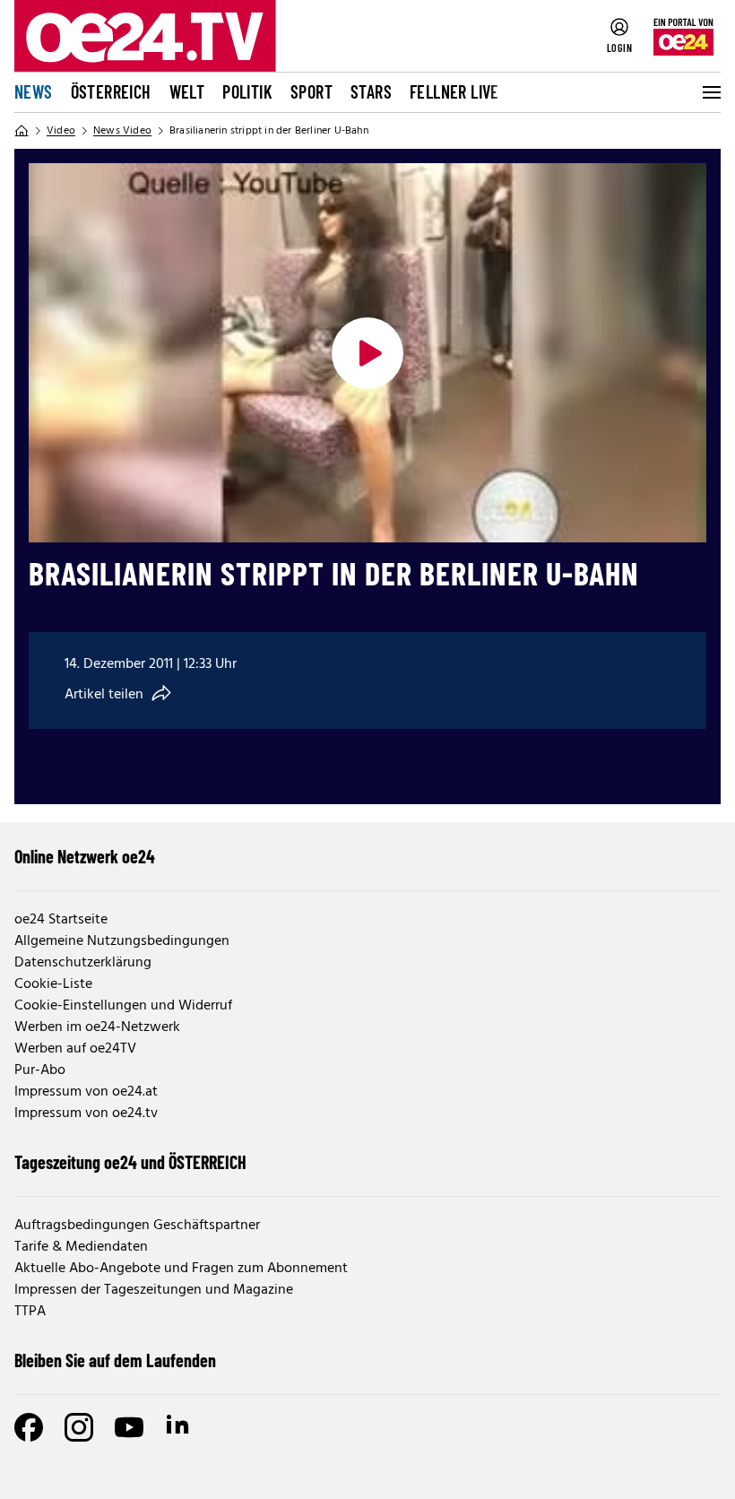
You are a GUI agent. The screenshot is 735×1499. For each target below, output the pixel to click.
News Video (122, 131)
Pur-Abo (39, 1070)
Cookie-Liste (53, 984)
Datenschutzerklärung (82, 963)
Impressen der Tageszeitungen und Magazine (153, 1290)
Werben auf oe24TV (75, 1049)
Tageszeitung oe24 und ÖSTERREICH (130, 1162)
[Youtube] (129, 1427)
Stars (371, 91)
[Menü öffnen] (710, 92)
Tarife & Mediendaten (81, 1247)
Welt (187, 91)
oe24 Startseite (61, 919)
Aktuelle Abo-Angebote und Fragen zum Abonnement (181, 1268)
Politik (247, 91)
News (33, 91)
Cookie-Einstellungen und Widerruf (123, 1006)
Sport (311, 91)
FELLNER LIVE (454, 91)
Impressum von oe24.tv (86, 1113)
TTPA (30, 1311)
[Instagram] (79, 1427)
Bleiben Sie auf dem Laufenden (115, 1360)
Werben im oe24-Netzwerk (97, 1027)
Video (61, 131)
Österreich (111, 91)
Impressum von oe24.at (86, 1092)
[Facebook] (28, 1427)
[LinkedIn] (179, 1427)
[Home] (21, 131)
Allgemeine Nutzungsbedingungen (121, 941)
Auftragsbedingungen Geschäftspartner (137, 1225)
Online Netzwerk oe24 (84, 856)
